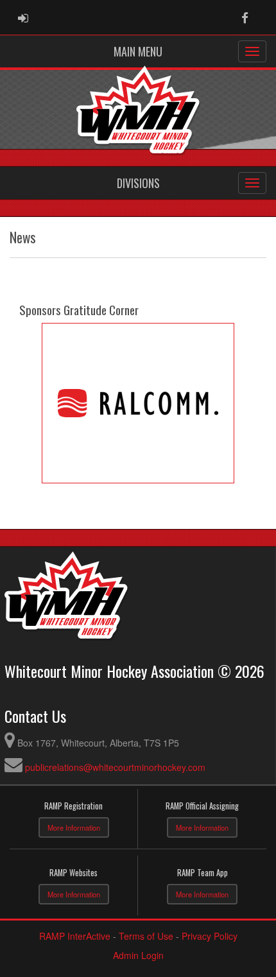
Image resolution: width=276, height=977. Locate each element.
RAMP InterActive (74, 935)
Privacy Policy (209, 935)
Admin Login (138, 955)
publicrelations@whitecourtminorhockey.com (115, 767)
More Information (73, 827)
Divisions (138, 183)
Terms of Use (146, 935)
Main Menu (138, 51)
